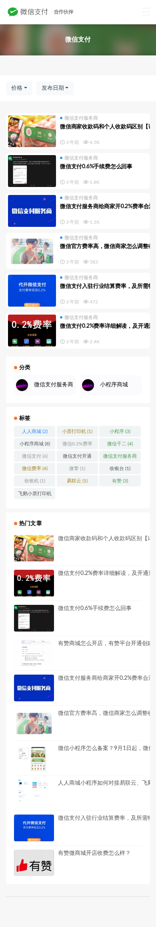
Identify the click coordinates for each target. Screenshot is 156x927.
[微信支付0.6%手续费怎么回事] (32, 171)
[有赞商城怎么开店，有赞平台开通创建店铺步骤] (34, 653)
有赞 (120, 480)
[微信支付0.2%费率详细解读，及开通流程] (32, 330)
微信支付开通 (77, 458)
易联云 (77, 480)
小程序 (120, 431)
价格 (16, 88)
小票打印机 (77, 431)
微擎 (77, 468)
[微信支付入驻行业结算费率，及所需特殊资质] (32, 291)
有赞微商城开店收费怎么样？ (94, 853)
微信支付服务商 (81, 118)
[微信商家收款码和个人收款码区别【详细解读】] (32, 131)
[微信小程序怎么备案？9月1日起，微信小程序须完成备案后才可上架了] (34, 758)
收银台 (120, 468)
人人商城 (35, 431)
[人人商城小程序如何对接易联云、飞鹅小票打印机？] (34, 792)
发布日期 (53, 88)
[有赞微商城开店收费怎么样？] (34, 863)
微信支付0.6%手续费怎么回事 (96, 166)
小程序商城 (35, 443)
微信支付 (35, 456)
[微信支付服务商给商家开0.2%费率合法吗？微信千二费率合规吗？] (32, 211)
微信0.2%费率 (77, 445)
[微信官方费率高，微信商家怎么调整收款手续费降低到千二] (32, 251)
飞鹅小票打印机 (35, 495)
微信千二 (120, 443)
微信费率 (35, 468)
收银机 (34, 480)
